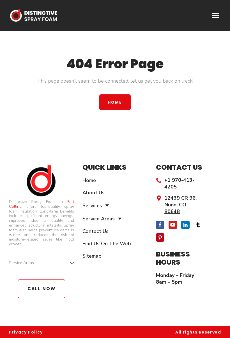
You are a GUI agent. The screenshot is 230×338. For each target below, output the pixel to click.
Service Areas (98, 218)
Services (92, 205)
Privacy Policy (26, 332)
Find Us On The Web (106, 243)
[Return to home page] (33, 15)
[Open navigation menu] (215, 15)
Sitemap (92, 256)
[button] (114, 102)
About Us (93, 192)
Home (89, 180)
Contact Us (95, 231)
